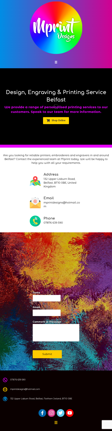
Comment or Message (48, 321)
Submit (47, 354)
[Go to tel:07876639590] (56, 221)
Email (37, 307)
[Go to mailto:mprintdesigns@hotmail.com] (56, 203)
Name (37, 292)
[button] (56, 120)
